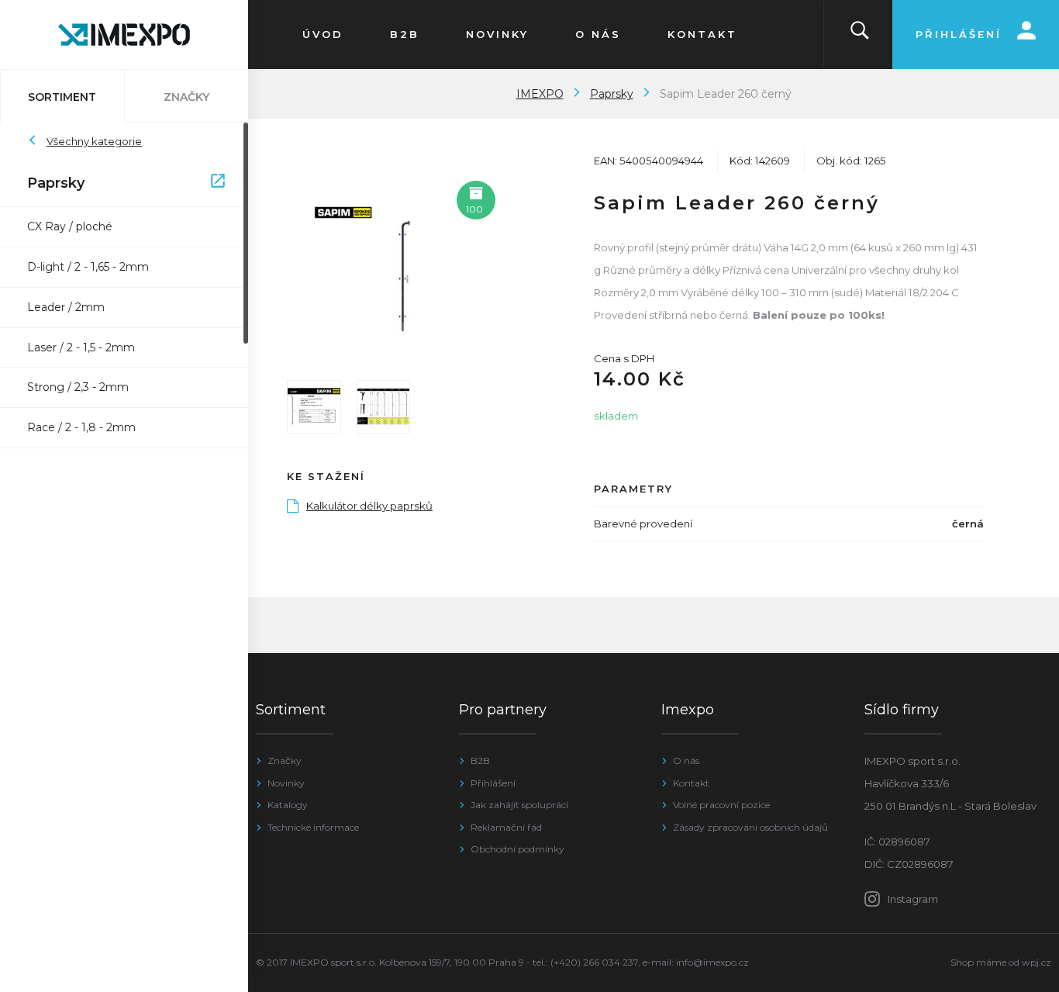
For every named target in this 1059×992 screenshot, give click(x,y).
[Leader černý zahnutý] (383, 265)
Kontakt (691, 783)
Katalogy (287, 805)
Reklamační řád (506, 827)
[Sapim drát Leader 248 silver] (314, 407)
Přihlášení (493, 783)
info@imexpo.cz (712, 962)
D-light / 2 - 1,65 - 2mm (88, 267)
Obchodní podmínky (517, 849)
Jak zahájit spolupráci (519, 805)
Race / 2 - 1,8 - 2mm (81, 427)
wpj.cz (1036, 962)
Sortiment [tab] (62, 97)
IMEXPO (540, 94)
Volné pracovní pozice (721, 805)
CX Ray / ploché (69, 226)
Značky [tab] (186, 97)
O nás (686, 760)
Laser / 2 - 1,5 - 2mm (81, 347)
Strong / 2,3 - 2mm (78, 387)
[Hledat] (859, 34)
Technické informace (313, 827)
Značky (284, 760)
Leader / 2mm (66, 307)
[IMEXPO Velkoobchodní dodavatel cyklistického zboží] (124, 34)
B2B (480, 760)
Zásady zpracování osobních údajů (750, 827)
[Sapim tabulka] (384, 407)
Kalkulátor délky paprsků (369, 505)
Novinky (286, 783)
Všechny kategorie (94, 141)
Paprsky (116, 183)
